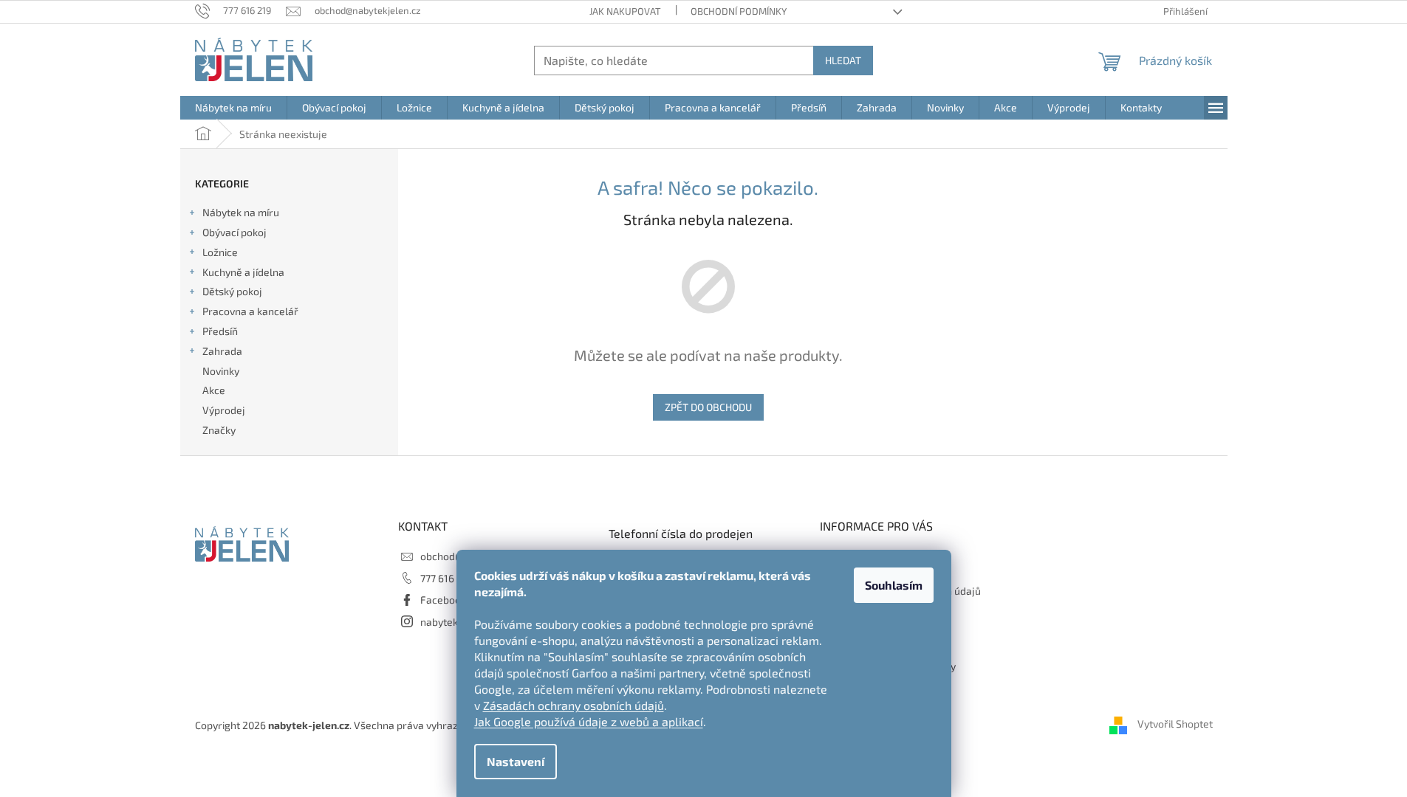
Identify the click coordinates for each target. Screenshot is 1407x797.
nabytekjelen (451, 621)
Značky (219, 430)
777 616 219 (446, 578)
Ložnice (220, 252)
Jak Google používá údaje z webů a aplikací (588, 721)
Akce (213, 390)
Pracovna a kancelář (250, 311)
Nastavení (515, 761)
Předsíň (220, 331)
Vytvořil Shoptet (1175, 723)
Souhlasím (893, 585)
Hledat (843, 60)
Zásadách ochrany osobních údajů (573, 705)
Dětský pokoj (232, 291)
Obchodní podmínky (739, 11)
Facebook (443, 599)
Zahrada (222, 351)
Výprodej (223, 410)
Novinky (220, 371)
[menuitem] (233, 108)
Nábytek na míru (240, 212)
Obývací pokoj (234, 232)
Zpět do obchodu (708, 407)
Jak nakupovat (625, 11)
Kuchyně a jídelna (243, 272)
